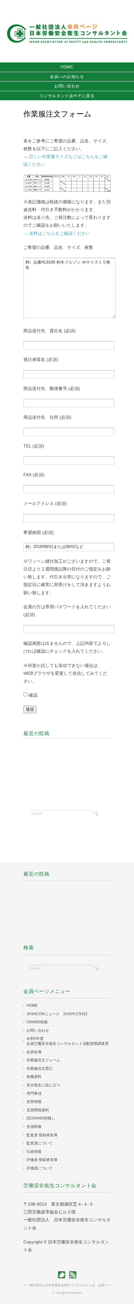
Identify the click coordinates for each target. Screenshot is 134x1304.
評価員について (39, 1168)
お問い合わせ (67, 86)
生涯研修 (33, 1126)
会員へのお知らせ (67, 76)
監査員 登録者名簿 (41, 1135)
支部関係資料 (37, 1110)
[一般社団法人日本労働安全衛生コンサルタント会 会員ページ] (67, 14)
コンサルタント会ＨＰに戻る (66, 95)
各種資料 (33, 1076)
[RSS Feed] (72, 1275)
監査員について (39, 1143)
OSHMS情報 (37, 1022)
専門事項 (33, 1093)
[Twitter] (63, 1275)
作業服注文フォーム (43, 1060)
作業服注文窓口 (39, 1068)
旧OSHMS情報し (40, 1118)
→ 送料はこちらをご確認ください (56, 233)
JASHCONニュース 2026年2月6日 (57, 1014)
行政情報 (33, 1151)
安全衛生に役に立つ (47, 1085)
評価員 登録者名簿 (41, 1160)
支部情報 (33, 1101)
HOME (67, 67)
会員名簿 (33, 1052)
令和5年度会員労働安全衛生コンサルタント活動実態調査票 (67, 1041)
